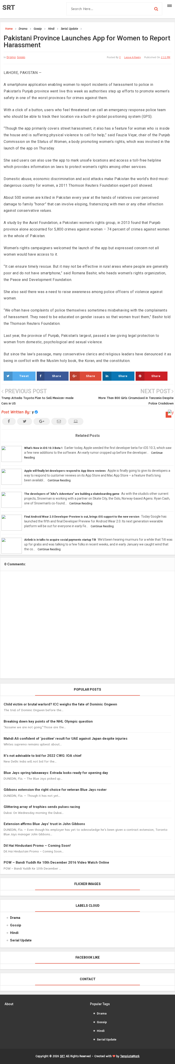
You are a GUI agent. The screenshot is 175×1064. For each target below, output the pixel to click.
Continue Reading (59, 480)
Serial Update (21, 940)
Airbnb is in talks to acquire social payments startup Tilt (60, 539)
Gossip (21, 57)
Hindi (14, 933)
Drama (11, 57)
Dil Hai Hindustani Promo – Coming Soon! (37, 846)
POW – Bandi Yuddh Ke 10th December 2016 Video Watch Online (56, 862)
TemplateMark (129, 1056)
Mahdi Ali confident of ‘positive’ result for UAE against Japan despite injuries (65, 738)
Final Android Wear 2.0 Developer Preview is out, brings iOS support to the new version (81, 516)
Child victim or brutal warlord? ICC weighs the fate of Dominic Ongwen (60, 704)
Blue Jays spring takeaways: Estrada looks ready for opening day (56, 773)
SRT (8, 7)
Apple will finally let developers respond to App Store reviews (65, 470)
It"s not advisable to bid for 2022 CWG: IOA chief (43, 756)
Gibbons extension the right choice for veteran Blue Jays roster (55, 790)
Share (56, 376)
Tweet (24, 376)
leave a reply (132, 57)
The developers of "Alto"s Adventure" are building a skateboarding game (71, 493)
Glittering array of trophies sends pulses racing (42, 807)
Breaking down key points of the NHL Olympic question (48, 721)
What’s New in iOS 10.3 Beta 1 (43, 448)
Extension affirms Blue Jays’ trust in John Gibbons (44, 824)
